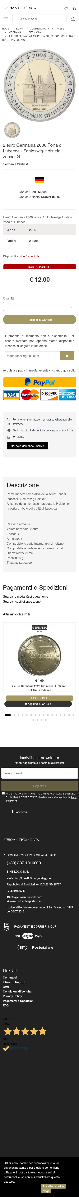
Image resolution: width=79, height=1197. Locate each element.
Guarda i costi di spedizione (22, 601)
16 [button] (73, 715)
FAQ (6, 1005)
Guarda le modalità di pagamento (25, 596)
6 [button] (31, 715)
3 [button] (18, 715)
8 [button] (39, 715)
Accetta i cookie (53, 1186)
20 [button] (46, 720)
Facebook (21, 812)
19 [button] (41, 720)
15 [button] (69, 715)
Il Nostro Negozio (14, 982)
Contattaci (18, 437)
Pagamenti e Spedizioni (18, 1001)
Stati (6, 987)
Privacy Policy (12, 996)
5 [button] (27, 715)
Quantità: (9, 298)
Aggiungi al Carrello (40, 319)
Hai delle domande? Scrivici (27, 446)
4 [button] (22, 715)
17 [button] (33, 720)
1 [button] (8, 715)
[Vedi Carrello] (74, 18)
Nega (46, 1191)
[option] (39, 85)
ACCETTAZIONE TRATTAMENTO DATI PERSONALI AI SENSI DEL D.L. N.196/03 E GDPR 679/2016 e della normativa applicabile (41, 797)
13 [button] (60, 715)
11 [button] (52, 715)
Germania (9, 164)
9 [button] (43, 715)
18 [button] (37, 720)
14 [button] (65, 715)
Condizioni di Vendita (17, 991)
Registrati (39, 786)
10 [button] (48, 715)
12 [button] (56, 715)
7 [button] (35, 715)
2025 (39, 632)
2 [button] (14, 715)
